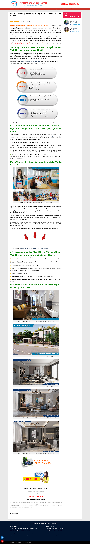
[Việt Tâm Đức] (13, 4)
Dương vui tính (52, 532)
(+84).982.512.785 (75, 22)
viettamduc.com (65, 535)
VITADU (57, 42)
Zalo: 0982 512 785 (74, 3)
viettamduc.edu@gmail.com (53, 535)
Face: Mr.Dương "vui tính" (75, 4)
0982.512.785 (65, 4)
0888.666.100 (40, 496)
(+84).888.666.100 (75, 29)
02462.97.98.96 (61, 528)
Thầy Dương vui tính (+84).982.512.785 (55, 530)
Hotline (64, 3)
